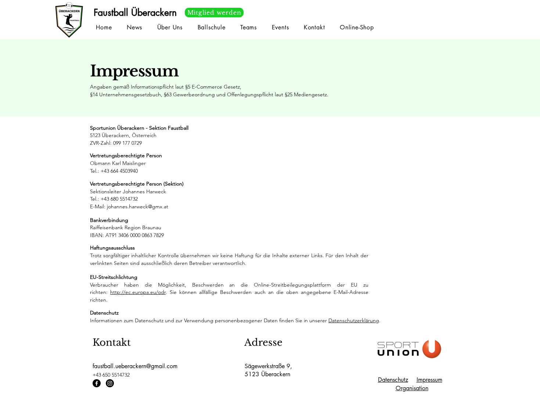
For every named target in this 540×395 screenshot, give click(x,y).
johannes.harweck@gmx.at (137, 206)
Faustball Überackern (135, 12)
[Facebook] (97, 383)
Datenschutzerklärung (353, 320)
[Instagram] (110, 383)
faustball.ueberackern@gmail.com (135, 366)
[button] (248, 27)
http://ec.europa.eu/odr (138, 292)
